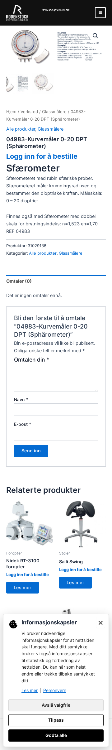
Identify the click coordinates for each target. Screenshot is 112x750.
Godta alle (56, 735)
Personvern (54, 690)
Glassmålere (54, 111)
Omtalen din (31, 359)
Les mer (22, 587)
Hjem (11, 111)
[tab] (56, 281)
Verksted (29, 111)
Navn (21, 399)
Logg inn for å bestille (41, 156)
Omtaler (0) (19, 281)
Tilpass (56, 720)
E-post (22, 424)
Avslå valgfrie (56, 705)
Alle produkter (20, 129)
